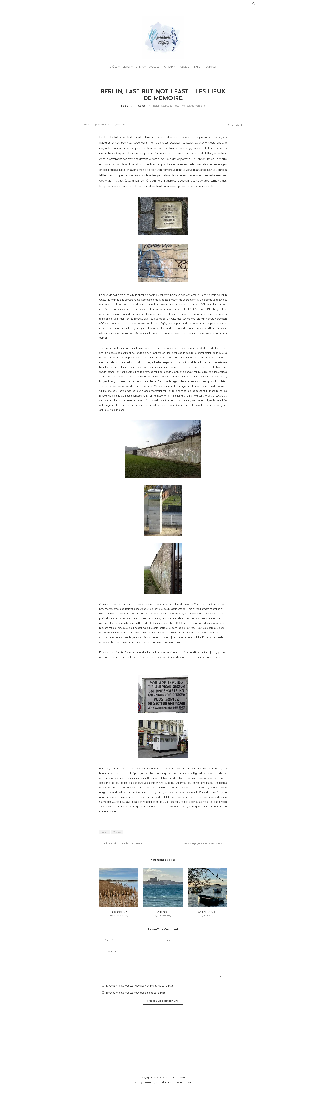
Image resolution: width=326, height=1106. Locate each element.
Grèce (113, 67)
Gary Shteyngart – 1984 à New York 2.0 (204, 843)
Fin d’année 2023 (119, 911)
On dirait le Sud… (207, 911)
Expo (197, 67)
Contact (211, 67)
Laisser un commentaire (163, 1001)
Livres (127, 67)
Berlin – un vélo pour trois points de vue (122, 843)
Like (87, 125)
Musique (183, 67)
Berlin (104, 832)
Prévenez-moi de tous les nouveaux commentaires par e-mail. (139, 985)
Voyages (154, 67)
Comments (103, 125)
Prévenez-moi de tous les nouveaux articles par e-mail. (135, 992)
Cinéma (168, 67)
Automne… (163, 911)
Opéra (140, 67)
